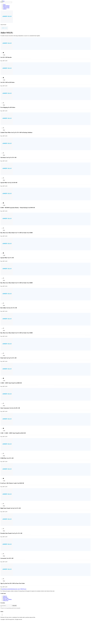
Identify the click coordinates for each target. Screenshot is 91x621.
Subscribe (14, 605)
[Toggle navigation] (0, 1)
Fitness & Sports (6, 6)
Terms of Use (5, 600)
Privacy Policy (6, 598)
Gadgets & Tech (6, 7)
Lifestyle (4, 8)
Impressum (5, 597)
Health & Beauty (6, 5)
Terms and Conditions (7, 599)
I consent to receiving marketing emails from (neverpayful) (10, 608)
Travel (4, 4)
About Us (5, 596)
